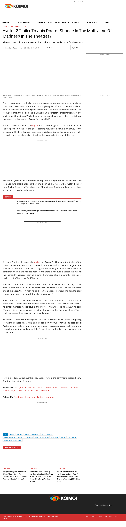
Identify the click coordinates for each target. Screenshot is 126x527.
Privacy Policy (113, 516)
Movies (41, 516)
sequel (34, 125)
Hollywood (54, 437)
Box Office (7, 468)
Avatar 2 (19, 434)
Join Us (49, 47)
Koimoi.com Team (11, 48)
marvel (63, 437)
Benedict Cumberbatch (32, 434)
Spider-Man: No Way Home (12, 440)
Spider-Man (72, 437)
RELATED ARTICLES (12, 448)
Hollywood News (44, 22)
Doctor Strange (47, 434)
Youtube (50, 397)
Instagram (30, 397)
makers (37, 262)
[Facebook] (4, 430)
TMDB (5, 519)
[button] (74, 47)
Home (5, 27)
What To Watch (62, 22)
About (87, 516)
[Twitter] (9, 430)
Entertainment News (41, 437)
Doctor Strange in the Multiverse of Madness (18, 437)
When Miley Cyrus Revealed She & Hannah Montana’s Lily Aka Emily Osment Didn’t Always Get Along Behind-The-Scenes (49, 202)
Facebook (18, 397)
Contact (93, 516)
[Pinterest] (13, 508)
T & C (105, 516)
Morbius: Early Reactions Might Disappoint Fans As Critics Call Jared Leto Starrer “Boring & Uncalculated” (47, 212)
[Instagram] (10, 508)
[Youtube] (20, 508)
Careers (100, 516)
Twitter (40, 397)
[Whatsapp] (13, 430)
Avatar (12, 434)
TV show (47, 516)
